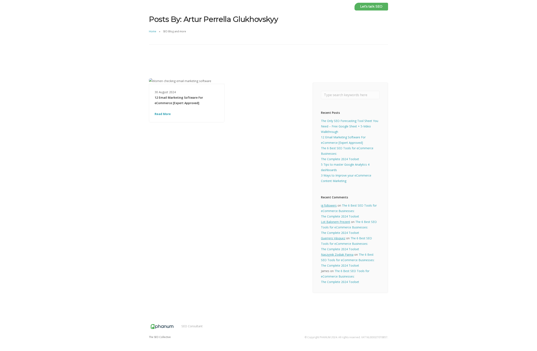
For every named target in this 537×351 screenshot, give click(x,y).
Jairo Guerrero (319, 6)
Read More (163, 114)
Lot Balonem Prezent (335, 222)
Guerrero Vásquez (333, 238)
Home (152, 31)
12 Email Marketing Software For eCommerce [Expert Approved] (179, 100)
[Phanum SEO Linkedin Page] (387, 322)
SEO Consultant (192, 326)
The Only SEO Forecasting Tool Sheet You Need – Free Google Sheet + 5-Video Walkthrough (349, 126)
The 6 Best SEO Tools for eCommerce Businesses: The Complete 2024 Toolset (349, 210)
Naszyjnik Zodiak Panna (337, 255)
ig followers (329, 205)
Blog (343, 6)
